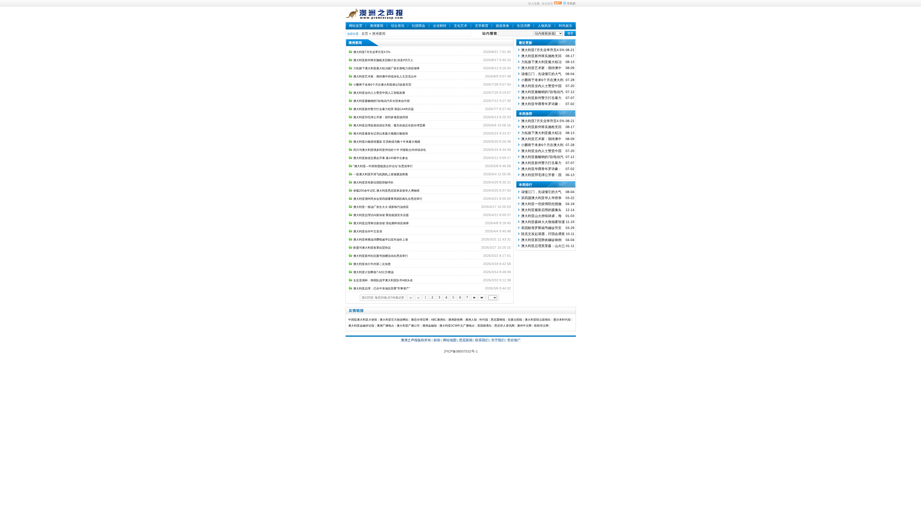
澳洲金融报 (429, 325)
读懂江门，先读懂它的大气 (541, 74)
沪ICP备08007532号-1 (461, 351)
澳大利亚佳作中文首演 (367, 231)
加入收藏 (534, 3)
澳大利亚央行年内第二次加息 (372, 264)
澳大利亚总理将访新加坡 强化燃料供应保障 (381, 223)
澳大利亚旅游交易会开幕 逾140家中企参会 (380, 158)
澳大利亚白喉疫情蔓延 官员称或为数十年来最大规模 (386, 141)
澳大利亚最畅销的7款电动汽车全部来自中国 (381, 101)
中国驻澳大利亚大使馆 (362, 319)
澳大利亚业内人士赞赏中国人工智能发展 (379, 92)
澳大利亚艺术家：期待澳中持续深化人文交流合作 (385, 76)
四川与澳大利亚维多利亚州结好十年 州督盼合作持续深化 (389, 150)
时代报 (483, 319)
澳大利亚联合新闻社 (538, 319)
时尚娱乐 (565, 26)
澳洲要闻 (376, 26)
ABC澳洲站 (438, 319)
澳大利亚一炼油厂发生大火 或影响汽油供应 (381, 207)
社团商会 (418, 26)
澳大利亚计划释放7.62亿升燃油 (373, 272)
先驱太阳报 (515, 319)
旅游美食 (502, 26)
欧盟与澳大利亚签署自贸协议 (372, 247)
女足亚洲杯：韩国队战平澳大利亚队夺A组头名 (383, 280)
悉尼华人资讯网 (504, 325)
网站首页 (355, 26)
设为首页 (547, 3)
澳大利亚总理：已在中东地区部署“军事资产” (381, 288)
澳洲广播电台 (385, 325)
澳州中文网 (524, 325)
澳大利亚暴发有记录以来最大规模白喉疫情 (380, 133)
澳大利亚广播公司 (408, 325)
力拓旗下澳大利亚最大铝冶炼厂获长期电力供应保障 (386, 68)
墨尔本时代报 (562, 319)
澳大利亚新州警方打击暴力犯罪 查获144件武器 (383, 109)
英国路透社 (484, 325)
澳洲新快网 (455, 319)
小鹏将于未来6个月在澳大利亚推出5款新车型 (382, 84)
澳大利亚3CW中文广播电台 (457, 325)
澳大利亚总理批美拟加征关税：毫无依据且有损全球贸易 (389, 125)
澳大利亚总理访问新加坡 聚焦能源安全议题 (381, 215)
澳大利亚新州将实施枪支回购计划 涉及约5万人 (383, 60)
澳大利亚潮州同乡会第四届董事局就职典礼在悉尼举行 (387, 198)
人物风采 (544, 26)
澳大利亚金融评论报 (361, 325)
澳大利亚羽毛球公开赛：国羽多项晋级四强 (380, 117)
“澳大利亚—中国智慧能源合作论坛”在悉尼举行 (383, 166)
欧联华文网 (541, 325)
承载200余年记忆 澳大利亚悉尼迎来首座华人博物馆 (386, 190)
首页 (364, 33)
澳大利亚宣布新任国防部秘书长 (373, 182)
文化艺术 (460, 26)
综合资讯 (397, 26)
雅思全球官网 (419, 319)
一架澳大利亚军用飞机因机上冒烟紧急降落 (380, 174)
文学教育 (481, 26)
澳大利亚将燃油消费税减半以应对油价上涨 (380, 239)
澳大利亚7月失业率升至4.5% (371, 52)
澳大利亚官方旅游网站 (394, 319)
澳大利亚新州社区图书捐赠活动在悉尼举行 (380, 256)
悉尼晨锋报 (498, 319)
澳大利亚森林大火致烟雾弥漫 (543, 222)
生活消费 (523, 26)
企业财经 (439, 26)
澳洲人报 (471, 319)
